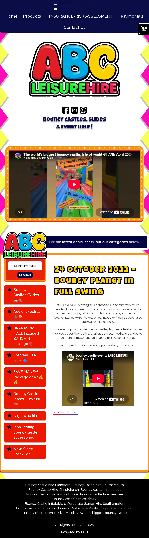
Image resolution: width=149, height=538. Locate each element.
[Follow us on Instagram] (74, 109)
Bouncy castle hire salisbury (74, 499)
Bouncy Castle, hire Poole (78, 508)
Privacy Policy (67, 513)
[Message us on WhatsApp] (83, 109)
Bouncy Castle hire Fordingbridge (52, 494)
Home (11, 16)
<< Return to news (66, 412)
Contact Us (75, 27)
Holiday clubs (32, 513)
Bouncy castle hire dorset (101, 489)
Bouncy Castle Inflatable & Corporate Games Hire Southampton (74, 503)
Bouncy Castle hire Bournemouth (98, 485)
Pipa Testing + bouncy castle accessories (25, 432)
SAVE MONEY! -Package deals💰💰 (28, 377)
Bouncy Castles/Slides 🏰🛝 (26, 294)
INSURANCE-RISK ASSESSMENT (81, 16)
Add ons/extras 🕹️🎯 (26, 314)
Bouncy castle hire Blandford (48, 485)
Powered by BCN (74, 532)
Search (25, 275)
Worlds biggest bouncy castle (103, 513)
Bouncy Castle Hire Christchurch (53, 489)
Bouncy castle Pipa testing (35, 508)
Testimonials (131, 16)
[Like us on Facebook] (65, 109)
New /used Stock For (23, 451)
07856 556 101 (77, 6)
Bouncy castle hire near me (101, 494)
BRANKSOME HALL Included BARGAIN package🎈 (26, 336)
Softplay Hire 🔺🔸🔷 (24, 358)
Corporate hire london (117, 508)
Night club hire (25, 415)
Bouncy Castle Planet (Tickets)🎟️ (26, 399)
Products (32, 16)
